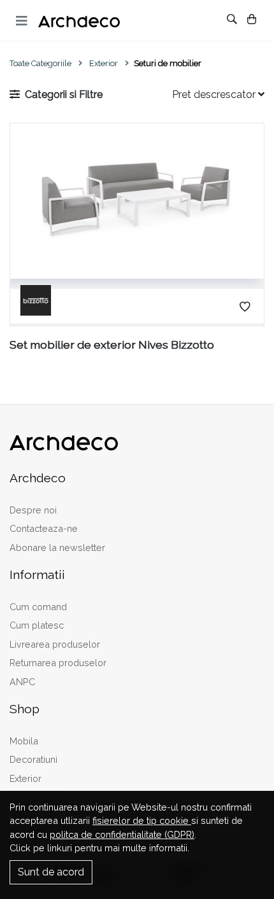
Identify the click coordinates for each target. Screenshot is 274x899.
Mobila (24, 740)
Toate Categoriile (40, 63)
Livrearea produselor (55, 644)
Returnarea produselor (58, 662)
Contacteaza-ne (44, 528)
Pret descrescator (215, 94)
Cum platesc (37, 625)
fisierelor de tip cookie (141, 820)
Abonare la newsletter (57, 547)
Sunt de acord (51, 872)
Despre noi (33, 510)
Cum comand (38, 606)
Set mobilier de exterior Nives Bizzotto (112, 344)
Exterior (103, 63)
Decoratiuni (33, 759)
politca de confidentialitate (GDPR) (122, 834)
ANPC (22, 681)
